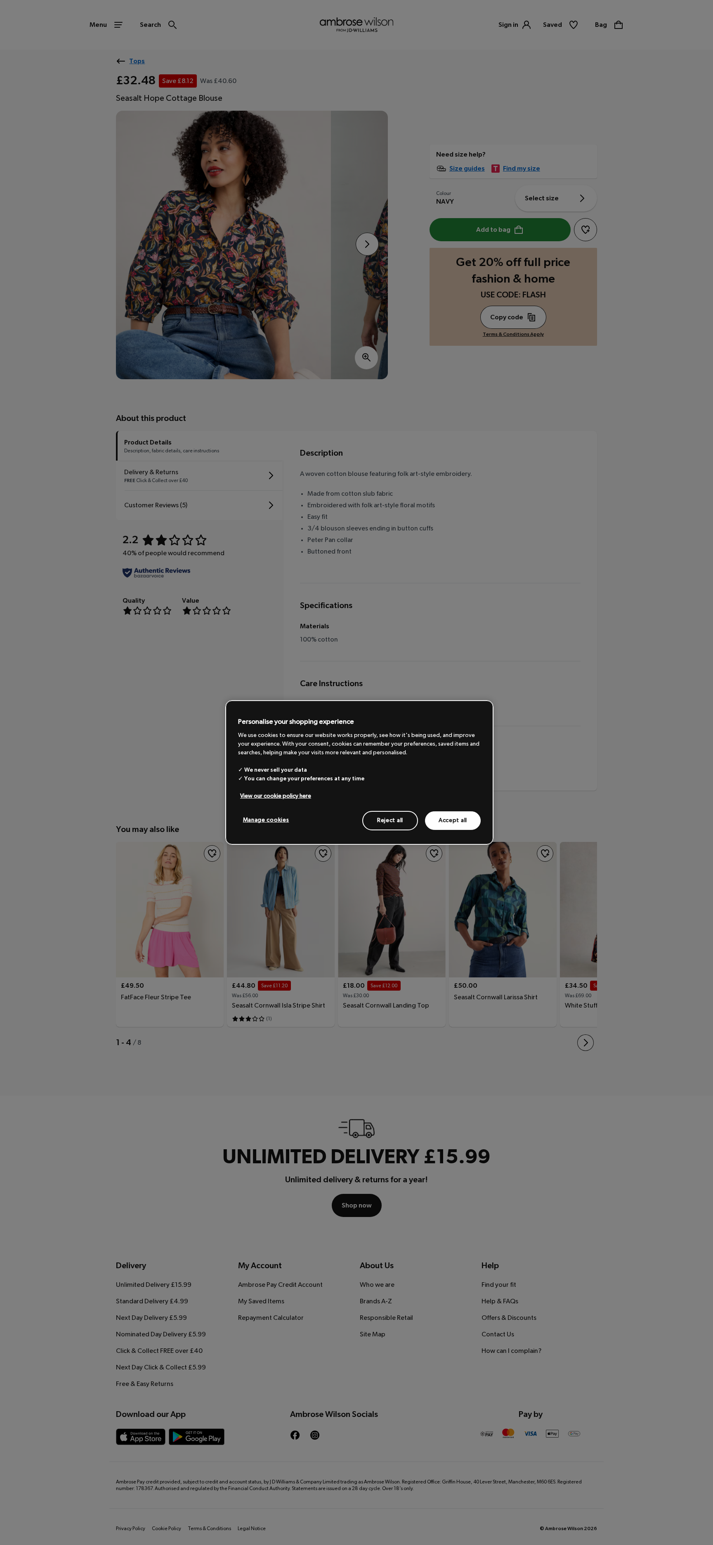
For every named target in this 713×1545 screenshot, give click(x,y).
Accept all (453, 820)
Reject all (390, 820)
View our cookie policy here (275, 796)
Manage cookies (266, 819)
